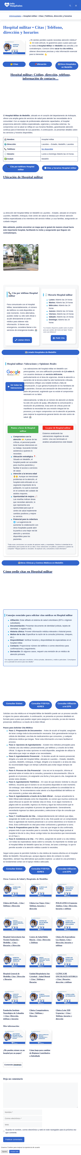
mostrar (17, 1065)
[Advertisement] (40, 97)
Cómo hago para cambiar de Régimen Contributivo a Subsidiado (39, 1053)
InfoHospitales (15, 16)
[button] (70, 6)
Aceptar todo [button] (14, 1151)
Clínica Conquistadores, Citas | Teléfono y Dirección (39, 1013)
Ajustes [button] (4, 1151)
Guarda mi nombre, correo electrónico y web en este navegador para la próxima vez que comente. (40, 1131)
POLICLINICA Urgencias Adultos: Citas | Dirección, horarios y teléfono (66, 906)
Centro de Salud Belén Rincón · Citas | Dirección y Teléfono (39, 940)
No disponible (47, 149)
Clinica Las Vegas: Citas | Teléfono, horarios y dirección (39, 906)
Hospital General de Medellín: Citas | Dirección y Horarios (14, 976)
